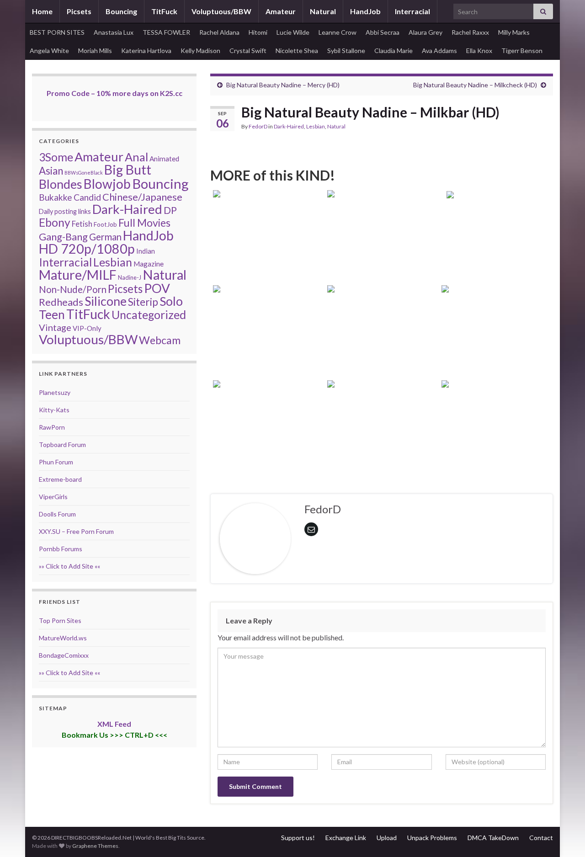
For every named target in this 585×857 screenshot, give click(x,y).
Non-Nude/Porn (72, 289)
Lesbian (315, 126)
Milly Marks (514, 32)
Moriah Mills (95, 50)
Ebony (54, 222)
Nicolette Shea (297, 50)
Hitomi (258, 32)
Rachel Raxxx (470, 32)
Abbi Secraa (382, 32)
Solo (171, 301)
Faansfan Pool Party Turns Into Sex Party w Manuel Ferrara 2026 (496, 441)
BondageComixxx (64, 655)
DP (170, 210)
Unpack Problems (432, 837)
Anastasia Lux (113, 32)
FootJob (105, 224)
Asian (51, 171)
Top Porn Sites (60, 620)
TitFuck (164, 11)
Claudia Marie (393, 50)
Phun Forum (56, 462)
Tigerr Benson (521, 50)
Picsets (79, 11)
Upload (387, 837)
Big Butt (127, 169)
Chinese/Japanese (142, 197)
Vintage (55, 327)
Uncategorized (149, 314)
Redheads (61, 302)
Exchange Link (345, 837)
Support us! (298, 837)
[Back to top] (564, 836)
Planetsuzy (54, 392)
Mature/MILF (78, 274)
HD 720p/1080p (87, 248)
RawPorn (52, 427)
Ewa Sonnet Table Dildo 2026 (496, 263)
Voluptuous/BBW (221, 11)
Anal (136, 157)
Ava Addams (439, 50)
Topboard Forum (62, 444)
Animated (164, 158)
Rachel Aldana (219, 32)
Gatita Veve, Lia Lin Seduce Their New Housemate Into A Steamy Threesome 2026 (382, 441)
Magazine (148, 264)
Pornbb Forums (60, 549)
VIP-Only (87, 328)
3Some (56, 157)
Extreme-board (60, 479)
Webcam (160, 340)
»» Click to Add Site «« (69, 566)
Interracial (412, 11)
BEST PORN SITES (57, 32)
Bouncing (121, 11)
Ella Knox (479, 50)
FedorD (258, 126)
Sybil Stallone (346, 50)
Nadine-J (129, 277)
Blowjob (107, 184)
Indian (145, 251)
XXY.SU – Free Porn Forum (76, 531)
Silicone (106, 301)
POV (157, 288)
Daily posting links (65, 211)
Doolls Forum (57, 514)
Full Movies (144, 222)
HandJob (365, 11)
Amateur (281, 11)
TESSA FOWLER (166, 32)
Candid (87, 197)
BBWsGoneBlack (83, 173)
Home (42, 11)
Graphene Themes (95, 845)
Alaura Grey (425, 32)
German (105, 236)
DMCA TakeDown (493, 837)
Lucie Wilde (293, 32)
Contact (541, 837)
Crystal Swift (247, 50)
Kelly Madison (200, 50)
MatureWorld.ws (63, 638)
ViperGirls (53, 496)
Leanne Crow (337, 32)
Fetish (82, 224)
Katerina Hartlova (146, 50)
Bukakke (55, 197)
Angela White (49, 50)
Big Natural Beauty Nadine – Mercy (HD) (283, 85)
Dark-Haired (289, 126)
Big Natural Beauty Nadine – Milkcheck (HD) (475, 85)
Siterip (143, 302)
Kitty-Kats (54, 410)
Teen (52, 314)
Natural (323, 11)
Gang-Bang (63, 236)
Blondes (60, 184)
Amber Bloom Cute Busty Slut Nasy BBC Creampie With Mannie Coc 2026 (267, 345)
